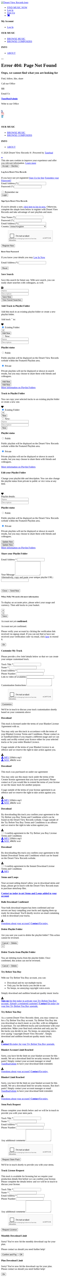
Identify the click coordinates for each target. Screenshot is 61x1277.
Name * (5, 667)
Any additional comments (13, 1140)
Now (4, 416)
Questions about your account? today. (24, 923)
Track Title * (7, 664)
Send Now (14, 591)
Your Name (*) (8, 217)
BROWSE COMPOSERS (19, 41)
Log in (10, 10)
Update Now (7, 542)
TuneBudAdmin (9, 98)
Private (8, 366)
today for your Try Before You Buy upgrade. (28, 1044)
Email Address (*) (9, 183)
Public (8, 353)
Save (4, 616)
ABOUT (11, 53)
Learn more (30, 163)
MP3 (6, 757)
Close (4, 591)
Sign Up (11, 13)
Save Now (6, 297)
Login (4, 195)
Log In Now (39, 257)
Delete (14, 943)
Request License (9, 1230)
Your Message (8, 574)
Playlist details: (8, 496)
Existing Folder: (12, 327)
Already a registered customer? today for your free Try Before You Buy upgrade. (30, 1004)
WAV (7, 760)
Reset (4, 268)
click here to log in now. (35, 206)
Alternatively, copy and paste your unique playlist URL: (27, 577)
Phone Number (8, 673)
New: (7, 336)
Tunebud (49, 152)
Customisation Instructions (13, 685)
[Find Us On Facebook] (2, 111)
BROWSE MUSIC (16, 38)
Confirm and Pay (9, 1254)
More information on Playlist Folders (18, 387)
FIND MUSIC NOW (17, 7)
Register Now (8, 246)
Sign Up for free (36, 178)
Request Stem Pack (11, 1159)
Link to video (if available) (13, 677)
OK (21, 1254)
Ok (3, 645)
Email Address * (9, 559)
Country (5, 226)
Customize (7, 704)
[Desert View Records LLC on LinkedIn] (2, 116)
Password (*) (7, 186)
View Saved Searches (11, 300)
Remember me (11, 192)
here (47, 636)
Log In (10, 27)
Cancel (5, 943)
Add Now (6, 333)
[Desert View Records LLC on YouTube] (2, 114)
